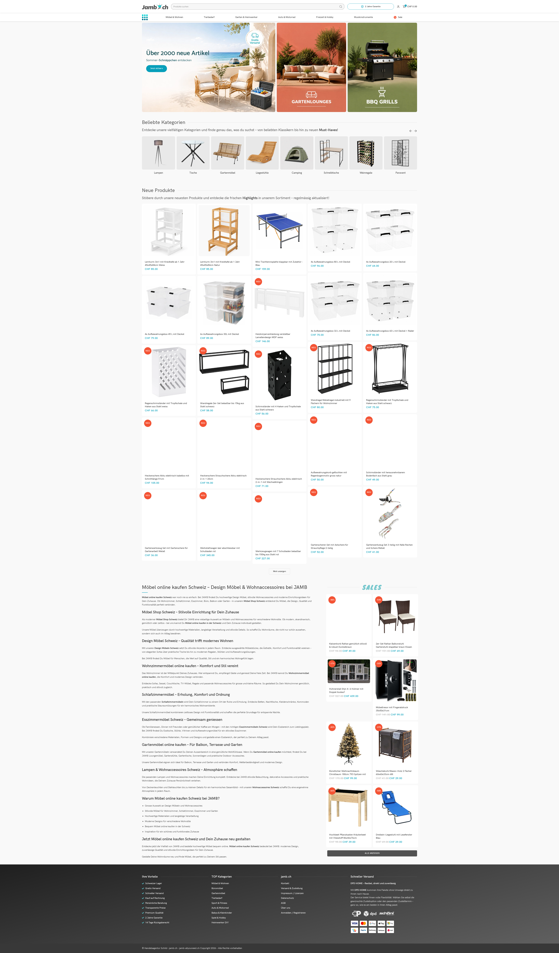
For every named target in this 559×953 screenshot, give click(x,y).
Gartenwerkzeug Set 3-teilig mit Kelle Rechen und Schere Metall (389, 547)
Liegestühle (227, 172)
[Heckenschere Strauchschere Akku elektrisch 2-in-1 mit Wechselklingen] (279, 448)
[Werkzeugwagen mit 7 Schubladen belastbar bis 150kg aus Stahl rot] (279, 520)
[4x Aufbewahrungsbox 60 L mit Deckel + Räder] (390, 300)
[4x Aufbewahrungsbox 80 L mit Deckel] (335, 231)
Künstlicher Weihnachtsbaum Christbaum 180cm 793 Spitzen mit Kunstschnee (347, 774)
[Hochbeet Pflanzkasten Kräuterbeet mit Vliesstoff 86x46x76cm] (349, 807)
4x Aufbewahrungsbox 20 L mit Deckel (385, 262)
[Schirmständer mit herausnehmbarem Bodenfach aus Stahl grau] (390, 441)
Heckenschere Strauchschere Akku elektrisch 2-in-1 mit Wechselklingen (278, 481)
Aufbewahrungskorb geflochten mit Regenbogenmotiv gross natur (329, 474)
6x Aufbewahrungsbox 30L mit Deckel (219, 334)
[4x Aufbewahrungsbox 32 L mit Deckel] (335, 300)
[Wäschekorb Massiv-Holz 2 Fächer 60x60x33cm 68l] (395, 744)
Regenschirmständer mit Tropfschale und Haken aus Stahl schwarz (387, 402)
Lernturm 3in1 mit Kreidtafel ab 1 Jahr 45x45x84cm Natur (220, 264)
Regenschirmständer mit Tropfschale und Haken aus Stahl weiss (166, 405)
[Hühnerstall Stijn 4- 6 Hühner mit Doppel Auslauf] (349, 671)
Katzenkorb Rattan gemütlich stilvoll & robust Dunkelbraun (348, 645)
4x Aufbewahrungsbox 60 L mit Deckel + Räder (390, 331)
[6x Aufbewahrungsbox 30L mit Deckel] (224, 303)
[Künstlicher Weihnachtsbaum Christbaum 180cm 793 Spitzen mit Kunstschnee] (349, 744)
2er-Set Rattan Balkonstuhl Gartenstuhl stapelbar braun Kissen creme (394, 647)
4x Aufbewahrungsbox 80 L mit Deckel (330, 262)
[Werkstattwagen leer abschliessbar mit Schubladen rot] (224, 517)
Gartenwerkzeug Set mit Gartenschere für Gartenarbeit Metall (166, 550)
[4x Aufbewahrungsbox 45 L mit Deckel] (169, 303)
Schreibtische (296, 172)
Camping (262, 172)
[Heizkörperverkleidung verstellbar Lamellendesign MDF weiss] (279, 303)
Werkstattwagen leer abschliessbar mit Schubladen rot (220, 550)
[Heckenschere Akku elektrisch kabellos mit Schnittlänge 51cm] (169, 444)
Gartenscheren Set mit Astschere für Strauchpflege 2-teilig (329, 547)
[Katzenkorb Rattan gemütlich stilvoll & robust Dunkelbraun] (349, 616)
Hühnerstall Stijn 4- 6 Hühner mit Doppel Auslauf (346, 691)
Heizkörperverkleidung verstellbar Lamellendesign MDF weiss (272, 336)
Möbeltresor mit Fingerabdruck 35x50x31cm (392, 709)
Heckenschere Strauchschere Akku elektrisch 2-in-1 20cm (223, 477)
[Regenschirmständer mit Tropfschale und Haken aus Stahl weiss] (169, 372)
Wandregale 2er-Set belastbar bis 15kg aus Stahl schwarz (222, 405)
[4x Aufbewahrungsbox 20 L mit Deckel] (390, 231)
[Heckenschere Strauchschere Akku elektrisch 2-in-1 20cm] (224, 444)
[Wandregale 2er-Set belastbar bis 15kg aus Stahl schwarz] (224, 372)
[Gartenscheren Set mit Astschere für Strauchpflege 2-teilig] (335, 514)
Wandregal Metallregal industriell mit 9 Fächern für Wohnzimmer (331, 402)
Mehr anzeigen (279, 571)
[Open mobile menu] (144, 17)
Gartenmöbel (193, 172)
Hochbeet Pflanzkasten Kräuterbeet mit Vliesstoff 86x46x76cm (347, 836)
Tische (158, 172)
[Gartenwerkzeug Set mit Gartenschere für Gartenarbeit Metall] (169, 517)
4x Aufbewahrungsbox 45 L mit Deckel (164, 334)
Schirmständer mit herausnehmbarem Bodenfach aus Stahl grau (385, 474)
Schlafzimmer (400, 172)
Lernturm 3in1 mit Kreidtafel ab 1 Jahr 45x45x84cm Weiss (164, 264)
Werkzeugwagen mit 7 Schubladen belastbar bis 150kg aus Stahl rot (278, 553)
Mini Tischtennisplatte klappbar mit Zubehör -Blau (279, 264)
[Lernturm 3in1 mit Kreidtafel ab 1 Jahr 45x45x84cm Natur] (224, 231)
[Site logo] (155, 6)
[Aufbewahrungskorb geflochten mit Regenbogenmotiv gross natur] (335, 441)
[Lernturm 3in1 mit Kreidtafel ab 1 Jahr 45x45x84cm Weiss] (169, 231)
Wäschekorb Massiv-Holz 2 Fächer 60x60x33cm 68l (394, 773)
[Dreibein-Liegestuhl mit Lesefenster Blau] (395, 807)
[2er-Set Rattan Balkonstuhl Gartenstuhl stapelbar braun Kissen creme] (395, 616)
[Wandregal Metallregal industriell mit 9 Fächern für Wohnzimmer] (335, 369)
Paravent (366, 172)
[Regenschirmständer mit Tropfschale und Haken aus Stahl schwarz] (390, 369)
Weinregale (331, 172)
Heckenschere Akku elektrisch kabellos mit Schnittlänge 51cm (167, 477)
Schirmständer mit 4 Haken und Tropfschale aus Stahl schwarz (278, 408)
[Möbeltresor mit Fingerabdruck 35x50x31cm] (395, 680)
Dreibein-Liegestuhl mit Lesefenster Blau (394, 836)
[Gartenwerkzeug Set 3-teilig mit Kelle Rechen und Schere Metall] (390, 514)
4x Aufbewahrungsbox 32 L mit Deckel (330, 331)
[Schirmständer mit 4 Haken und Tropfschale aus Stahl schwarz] (279, 375)
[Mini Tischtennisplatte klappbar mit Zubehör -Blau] (279, 231)
